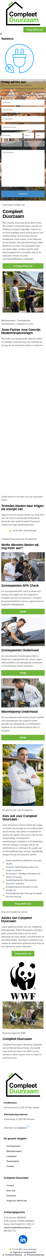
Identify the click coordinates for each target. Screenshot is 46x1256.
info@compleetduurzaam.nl (17, 1227)
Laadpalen (11, 1156)
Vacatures (11, 1196)
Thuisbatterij (12, 1161)
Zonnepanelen (13, 1146)
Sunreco (7, 38)
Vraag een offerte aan (16, 1201)
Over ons (10, 1191)
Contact (10, 1166)
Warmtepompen (14, 1151)
